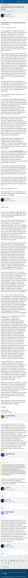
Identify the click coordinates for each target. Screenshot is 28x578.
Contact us (3, 572)
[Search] (26, 1)
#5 (26, 493)
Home (2, 573)
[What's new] (23, 1)
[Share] (24, 20)
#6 (26, 505)
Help (24, 572)
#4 (26, 459)
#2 (26, 204)
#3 (26, 421)
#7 (26, 517)
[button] (1, 570)
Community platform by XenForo (13, 576)
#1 (26, 20)
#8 (26, 550)
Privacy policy (19, 572)
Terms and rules (11, 572)
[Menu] (2, 1)
